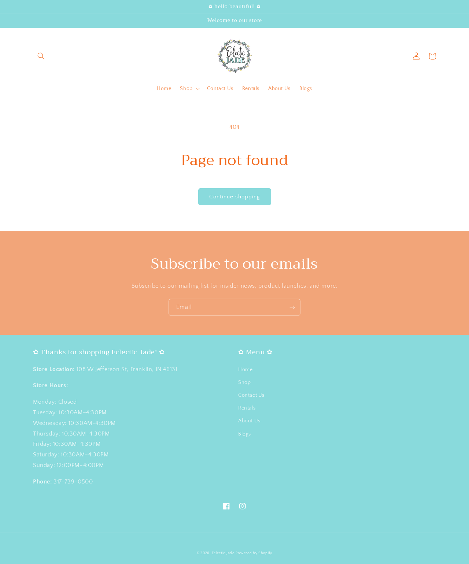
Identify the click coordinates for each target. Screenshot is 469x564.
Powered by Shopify (254, 553)
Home (245, 370)
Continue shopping (234, 197)
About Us (249, 421)
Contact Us (251, 395)
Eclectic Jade (223, 553)
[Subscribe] (292, 307)
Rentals (246, 408)
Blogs (244, 434)
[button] (41, 56)
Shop (244, 382)
